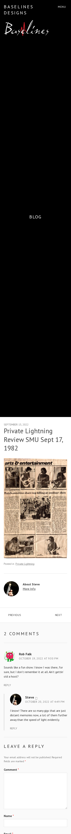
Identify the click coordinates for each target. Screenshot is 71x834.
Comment (11, 769)
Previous (22, 614)
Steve (29, 697)
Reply (7, 685)
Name (9, 816)
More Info (29, 589)
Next (61, 614)
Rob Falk (25, 654)
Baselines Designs (19, 10)
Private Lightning (25, 564)
